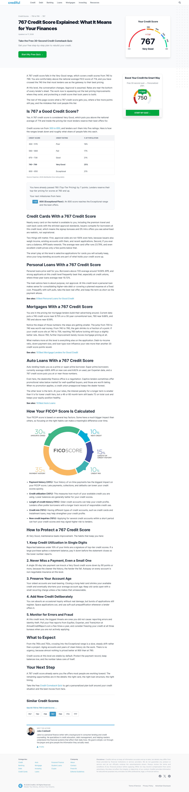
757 (29, 714)
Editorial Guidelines (77, 772)
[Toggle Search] (180, 3)
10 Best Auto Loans (45, 403)
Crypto (53, 768)
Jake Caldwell (43, 731)
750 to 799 (35, 16)
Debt (20, 768)
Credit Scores (23, 16)
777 (75, 714)
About (72, 762)
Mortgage (38, 765)
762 (37, 714)
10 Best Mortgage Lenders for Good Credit (57, 352)
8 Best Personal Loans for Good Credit (55, 298)
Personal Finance (57, 762)
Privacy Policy (148, 786)
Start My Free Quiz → (32, 54)
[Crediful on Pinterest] (169, 776)
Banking (21, 765)
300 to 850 (54, 128)
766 (45, 714)
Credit (20, 762)
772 (68, 714)
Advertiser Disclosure (163, 786)
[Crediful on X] (164, 776)
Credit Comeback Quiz (51, 685)
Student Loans (56, 765)
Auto (36, 762)
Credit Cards (22, 772)
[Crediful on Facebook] (160, 776)
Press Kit (73, 768)
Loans (37, 772)
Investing (38, 768)
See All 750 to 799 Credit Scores (42, 708)
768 (60, 714)
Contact (73, 765)
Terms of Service (135, 786)
